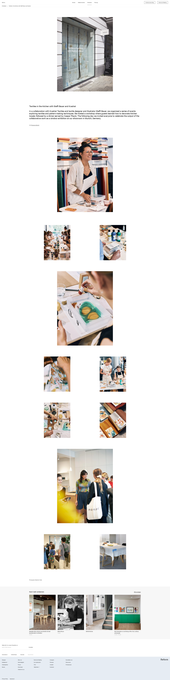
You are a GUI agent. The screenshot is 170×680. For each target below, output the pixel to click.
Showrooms (68, 662)
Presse (19, 664)
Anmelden (31, 647)
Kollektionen (4, 662)
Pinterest (52, 662)
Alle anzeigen (137, 592)
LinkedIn (51, 664)
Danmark (22, 654)
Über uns (20, 660)
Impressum (12, 678)
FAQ (35, 664)
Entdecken (4, 6)
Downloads (20, 667)
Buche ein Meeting (38, 660)
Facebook (52, 667)
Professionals (68, 664)
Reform (3, 2)
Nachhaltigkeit (21, 662)
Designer (4, 660)
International (4, 654)
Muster (3, 667)
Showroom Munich (35, 125)
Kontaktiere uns (69, 660)
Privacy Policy (5, 678)
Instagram (52, 660)
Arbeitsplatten (5, 664)
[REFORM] (164, 659)
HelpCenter (36, 667)
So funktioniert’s (37, 662)
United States (14, 654)
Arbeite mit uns (21, 669)
